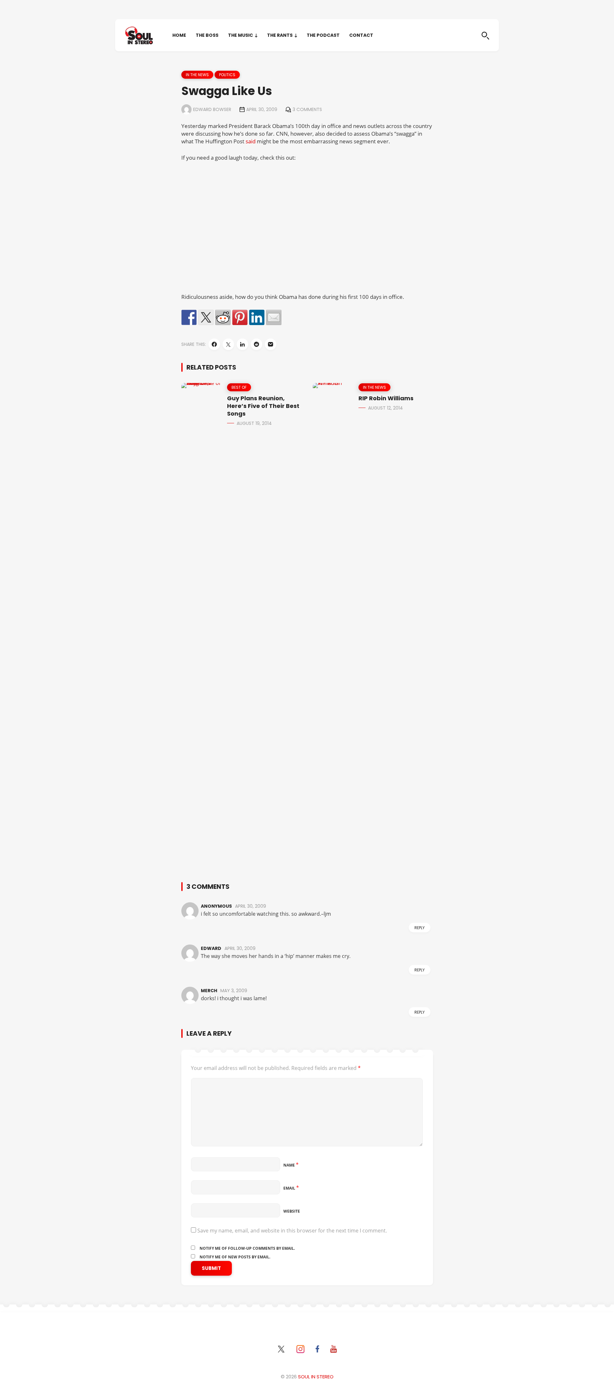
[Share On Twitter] (228, 344)
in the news (197, 74)
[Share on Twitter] (206, 317)
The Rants (280, 35)
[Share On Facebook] (214, 344)
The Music (240, 35)
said (251, 141)
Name (291, 1165)
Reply (419, 927)
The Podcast (323, 35)
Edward (211, 948)
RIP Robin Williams (385, 398)
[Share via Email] (270, 344)
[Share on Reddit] (223, 317)
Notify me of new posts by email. (235, 1257)
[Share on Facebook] (189, 317)
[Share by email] (273, 317)
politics (227, 74)
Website (291, 1211)
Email (291, 1188)
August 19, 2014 (254, 423)
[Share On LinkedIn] (242, 344)
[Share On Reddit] (256, 344)
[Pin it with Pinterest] (240, 317)
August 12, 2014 (385, 408)
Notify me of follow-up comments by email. (247, 1248)
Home (179, 35)
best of (239, 387)
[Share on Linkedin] (256, 317)
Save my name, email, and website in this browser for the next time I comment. (292, 1230)
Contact (361, 35)
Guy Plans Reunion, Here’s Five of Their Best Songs (263, 406)
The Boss (207, 35)
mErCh (209, 990)
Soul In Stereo (316, 1376)
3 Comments (307, 109)
